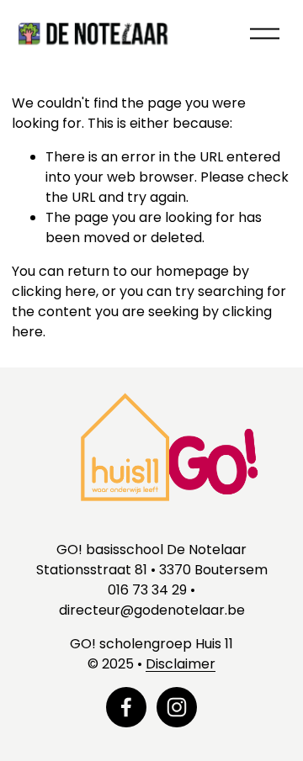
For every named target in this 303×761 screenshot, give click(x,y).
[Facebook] (126, 707)
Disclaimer (180, 664)
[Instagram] (177, 707)
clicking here (54, 291)
